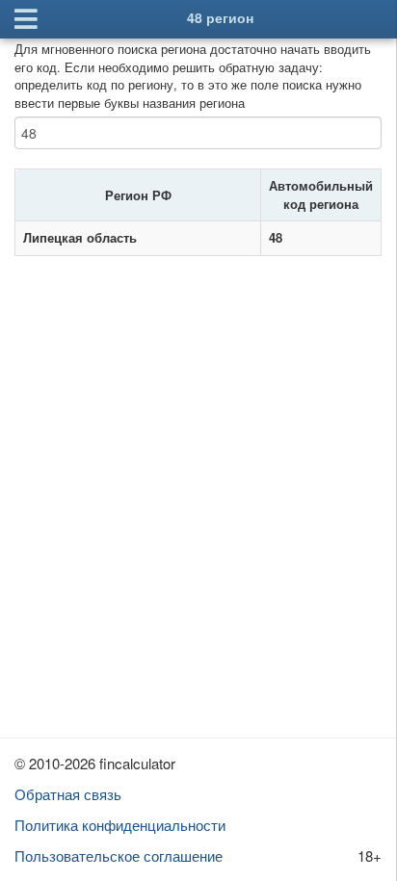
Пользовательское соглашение (118, 855)
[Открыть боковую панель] (26, 19)
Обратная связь (67, 794)
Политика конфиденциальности (119, 825)
